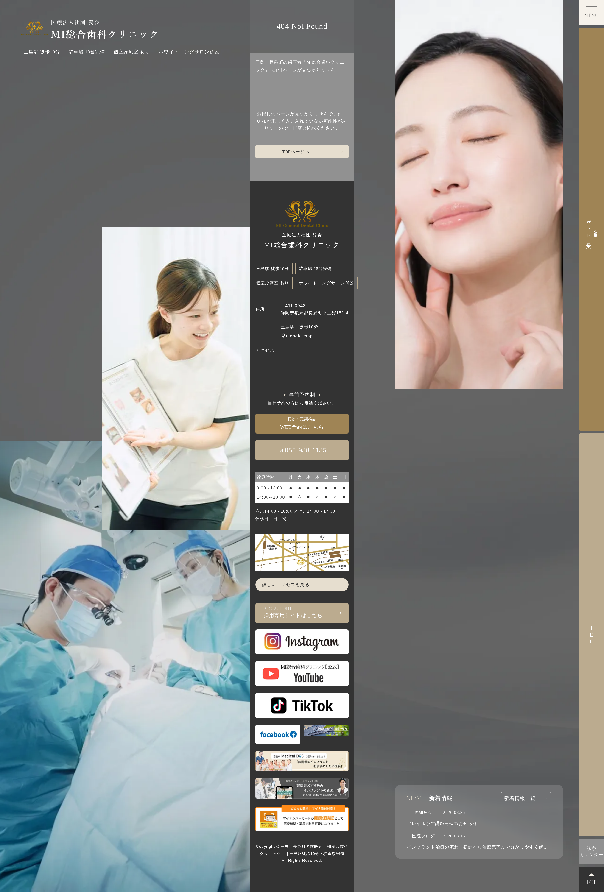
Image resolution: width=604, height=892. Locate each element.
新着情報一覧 (520, 798)
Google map (299, 335)
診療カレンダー (591, 851)
